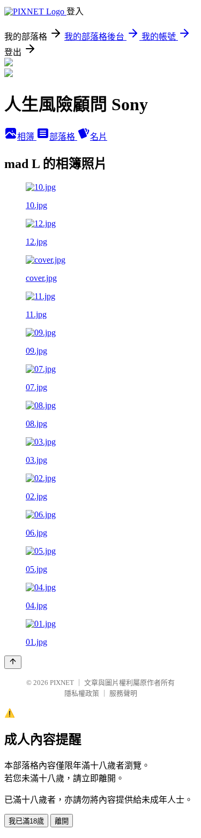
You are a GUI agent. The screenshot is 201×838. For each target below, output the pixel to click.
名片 (98, 136)
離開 (62, 821)
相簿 (26, 136)
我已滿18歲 (26, 821)
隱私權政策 (81, 693)
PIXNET (62, 683)
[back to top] (12, 662)
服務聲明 (123, 693)
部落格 (63, 136)
